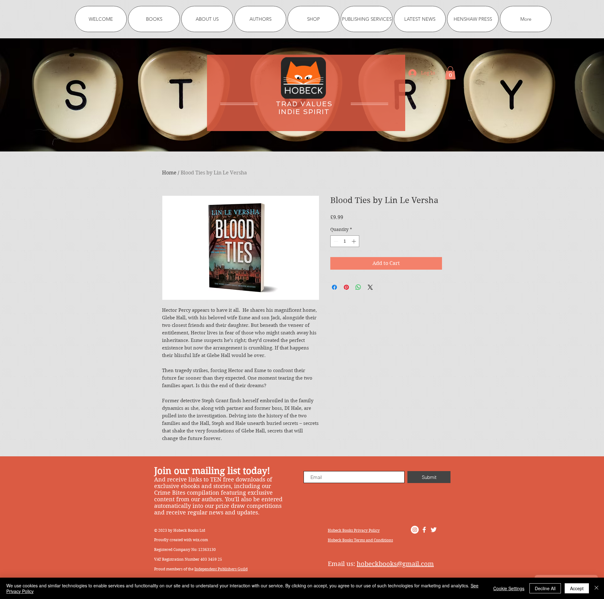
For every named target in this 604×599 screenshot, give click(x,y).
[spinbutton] (344, 241)
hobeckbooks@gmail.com (395, 564)
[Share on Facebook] (334, 287)
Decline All (545, 588)
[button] (450, 73)
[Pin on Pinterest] (346, 287)
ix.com (202, 539)
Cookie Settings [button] (508, 588)
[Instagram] (415, 530)
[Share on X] (370, 287)
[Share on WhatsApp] (358, 287)
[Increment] (354, 241)
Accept (577, 588)
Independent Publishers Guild (221, 569)
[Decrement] (335, 241)
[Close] (596, 588)
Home (169, 173)
